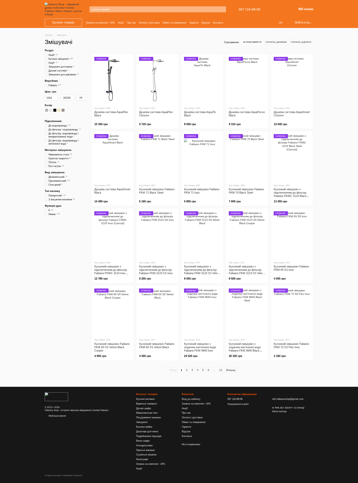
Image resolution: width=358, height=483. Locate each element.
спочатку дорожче (301, 41)
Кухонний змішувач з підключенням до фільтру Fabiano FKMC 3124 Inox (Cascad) (110, 271)
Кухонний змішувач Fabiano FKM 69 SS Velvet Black (156, 345)
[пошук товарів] (223, 9)
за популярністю (252, 41)
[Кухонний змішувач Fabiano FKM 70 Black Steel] (247, 157)
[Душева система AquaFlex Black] (112, 80)
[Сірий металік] (46, 114)
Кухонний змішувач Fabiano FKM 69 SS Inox (291, 268)
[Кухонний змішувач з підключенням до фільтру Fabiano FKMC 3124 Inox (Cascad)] (112, 234)
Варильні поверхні (146, 403)
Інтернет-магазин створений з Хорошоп (63, 475)
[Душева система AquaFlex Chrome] (157, 80)
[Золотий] (55, 114)
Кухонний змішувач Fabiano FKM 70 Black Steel (246, 191)
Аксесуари (142, 459)
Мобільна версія (57, 416)
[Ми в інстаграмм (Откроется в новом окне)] (233, 22)
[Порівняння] (274, 9)
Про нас (131, 22)
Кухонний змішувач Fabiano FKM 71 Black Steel (156, 191)
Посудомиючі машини (148, 417)
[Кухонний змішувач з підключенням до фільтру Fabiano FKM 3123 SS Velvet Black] (202, 234)
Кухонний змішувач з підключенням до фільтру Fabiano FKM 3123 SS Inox (156, 270)
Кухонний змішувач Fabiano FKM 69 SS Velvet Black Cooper (112, 347)
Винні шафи (143, 440)
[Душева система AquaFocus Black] (247, 80)
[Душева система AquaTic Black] (202, 80)
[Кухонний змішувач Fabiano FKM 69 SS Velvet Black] (157, 311)
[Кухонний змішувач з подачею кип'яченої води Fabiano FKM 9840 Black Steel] (247, 311)
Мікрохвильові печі (147, 412)
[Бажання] (284, 9)
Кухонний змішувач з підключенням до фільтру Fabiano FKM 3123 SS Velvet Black (202, 271)
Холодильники (144, 445)
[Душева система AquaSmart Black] (112, 157)
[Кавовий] (83, 110)
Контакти (218, 22)
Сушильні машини (146, 454)
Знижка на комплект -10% (100, 22)
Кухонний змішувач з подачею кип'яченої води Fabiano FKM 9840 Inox (200, 347)
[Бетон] (63, 110)
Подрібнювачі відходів (148, 436)
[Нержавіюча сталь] (46, 110)
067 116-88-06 (249, 9)
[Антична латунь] (67, 110)
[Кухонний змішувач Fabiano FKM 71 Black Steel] (157, 157)
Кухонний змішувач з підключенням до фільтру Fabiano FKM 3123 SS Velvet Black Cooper (247, 271)
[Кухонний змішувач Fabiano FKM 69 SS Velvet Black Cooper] (112, 311)
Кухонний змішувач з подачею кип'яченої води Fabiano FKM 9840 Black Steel (245, 348)
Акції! (121, 22)
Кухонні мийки (144, 426)
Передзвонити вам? (238, 404)
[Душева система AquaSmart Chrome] (292, 80)
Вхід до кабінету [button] (191, 399)
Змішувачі (141, 422)
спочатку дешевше (276, 41)
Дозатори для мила (147, 431)
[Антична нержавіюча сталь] (71, 110)
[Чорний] (55, 110)
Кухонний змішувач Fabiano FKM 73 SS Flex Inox (291, 345)
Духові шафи (143, 408)
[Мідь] (51, 114)
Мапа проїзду (279, 411)
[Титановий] (79, 110)
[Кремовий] (59, 110)
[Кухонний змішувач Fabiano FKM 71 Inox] (202, 157)
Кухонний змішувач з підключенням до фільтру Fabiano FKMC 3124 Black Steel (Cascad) (290, 194)
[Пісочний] (75, 110)
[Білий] (51, 110)
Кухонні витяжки (145, 399)
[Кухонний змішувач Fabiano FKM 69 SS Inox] (292, 234)
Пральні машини (145, 450)
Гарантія (194, 22)
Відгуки (206, 22)
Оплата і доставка (149, 22)
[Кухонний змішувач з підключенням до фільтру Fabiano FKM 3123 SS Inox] (157, 234)
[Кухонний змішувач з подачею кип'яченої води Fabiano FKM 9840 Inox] (202, 311)
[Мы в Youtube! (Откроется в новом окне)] (229, 22)
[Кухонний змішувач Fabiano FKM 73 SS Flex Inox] (292, 311)
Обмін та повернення (174, 22)
